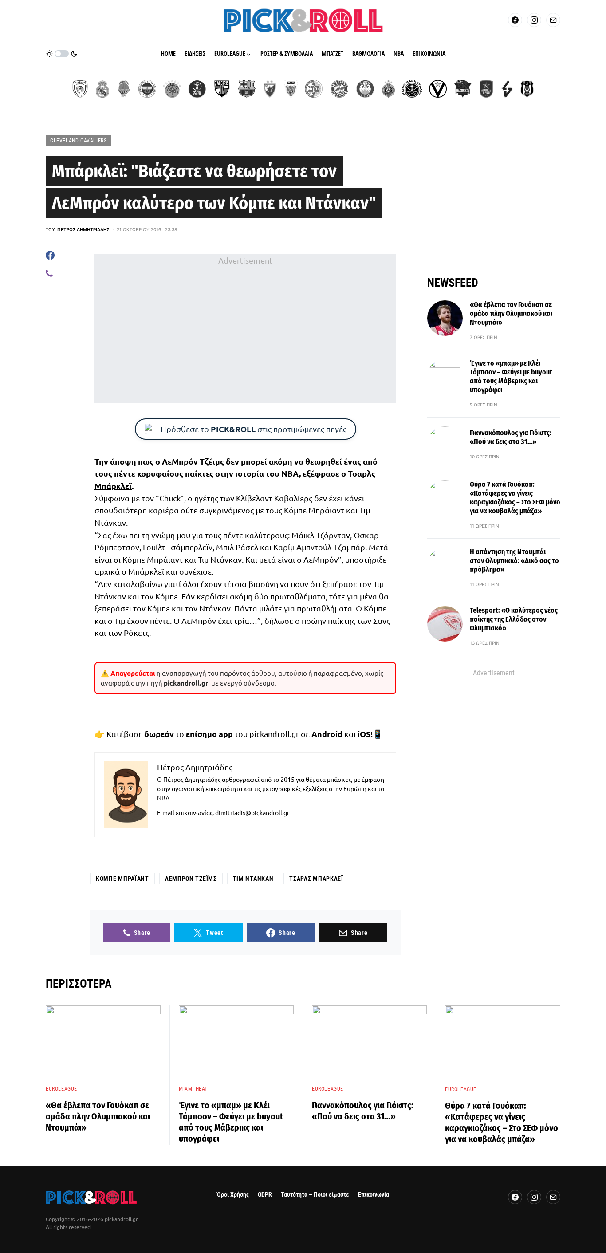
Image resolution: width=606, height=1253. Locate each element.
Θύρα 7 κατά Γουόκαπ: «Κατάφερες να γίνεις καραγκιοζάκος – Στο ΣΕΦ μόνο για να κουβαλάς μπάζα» (515, 497)
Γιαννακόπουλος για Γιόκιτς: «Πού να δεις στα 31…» (510, 437)
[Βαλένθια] (123, 89)
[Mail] (553, 20)
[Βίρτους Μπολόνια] (438, 89)
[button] (62, 54)
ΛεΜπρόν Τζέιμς (193, 461)
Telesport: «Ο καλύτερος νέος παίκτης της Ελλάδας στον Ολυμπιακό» (514, 619)
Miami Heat (193, 1089)
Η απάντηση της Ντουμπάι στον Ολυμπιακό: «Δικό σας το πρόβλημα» (514, 561)
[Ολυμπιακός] (80, 89)
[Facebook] (515, 20)
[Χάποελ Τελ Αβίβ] (197, 89)
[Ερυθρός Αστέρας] (270, 89)
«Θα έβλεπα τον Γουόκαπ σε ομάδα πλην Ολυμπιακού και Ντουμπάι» (511, 313)
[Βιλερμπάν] (507, 89)
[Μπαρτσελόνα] (247, 89)
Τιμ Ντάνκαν (253, 878)
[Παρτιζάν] (388, 89)
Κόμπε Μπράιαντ (314, 510)
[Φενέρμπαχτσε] (147, 89)
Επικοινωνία (373, 1194)
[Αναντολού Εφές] (486, 89)
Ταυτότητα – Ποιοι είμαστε (315, 1194)
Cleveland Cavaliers (78, 141)
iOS (364, 734)
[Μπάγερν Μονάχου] (339, 89)
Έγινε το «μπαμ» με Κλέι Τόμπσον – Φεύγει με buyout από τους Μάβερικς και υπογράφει (511, 376)
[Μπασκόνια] (463, 89)
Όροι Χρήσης (233, 1194)
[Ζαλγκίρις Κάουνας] (222, 89)
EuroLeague (61, 1089)
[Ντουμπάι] (291, 89)
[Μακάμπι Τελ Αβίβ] (314, 89)
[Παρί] (412, 89)
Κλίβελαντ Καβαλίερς (274, 498)
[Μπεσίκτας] (527, 89)
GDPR (265, 1194)
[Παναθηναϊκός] (172, 89)
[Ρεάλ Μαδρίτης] (102, 89)
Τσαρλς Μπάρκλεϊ (316, 878)
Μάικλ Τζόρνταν (320, 535)
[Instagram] (534, 20)
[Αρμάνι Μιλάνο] (365, 89)
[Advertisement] (245, 329)
